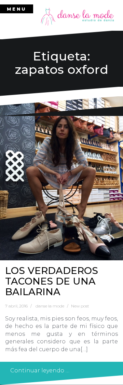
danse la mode (50, 305)
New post (80, 305)
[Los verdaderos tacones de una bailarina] (61, 178)
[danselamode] (77, 16)
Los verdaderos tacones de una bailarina (51, 281)
